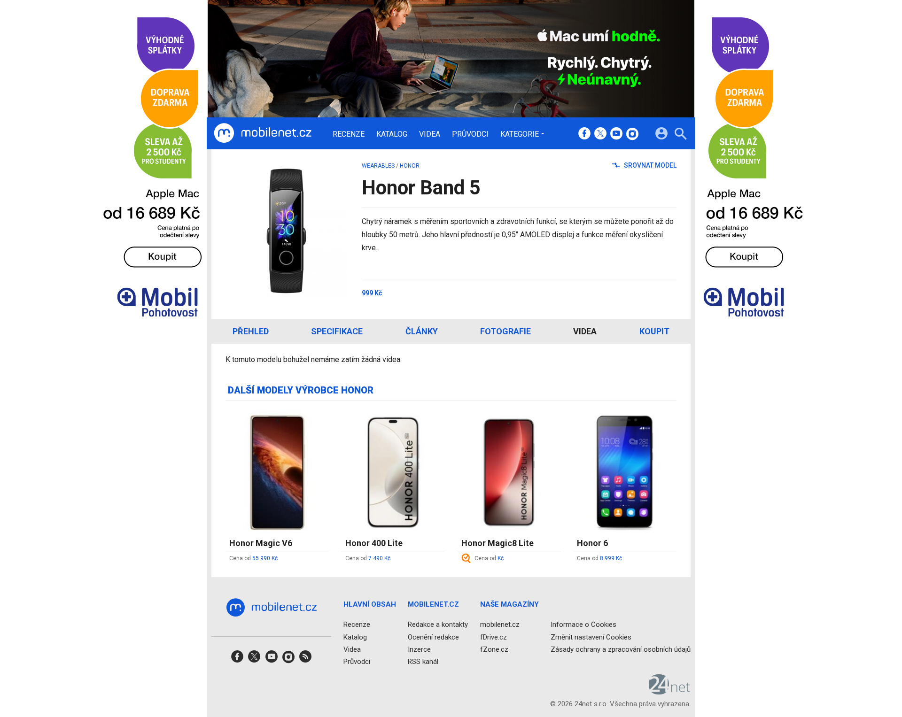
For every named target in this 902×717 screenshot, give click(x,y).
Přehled (251, 331)
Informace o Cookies (583, 624)
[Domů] (262, 133)
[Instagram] (632, 134)
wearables (378, 165)
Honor (410, 165)
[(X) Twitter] (600, 134)
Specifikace (337, 331)
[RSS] (305, 659)
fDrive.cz (493, 637)
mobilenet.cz (500, 624)
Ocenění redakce (433, 637)
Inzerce (419, 649)
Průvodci (470, 134)
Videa (429, 134)
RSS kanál (423, 661)
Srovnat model (649, 165)
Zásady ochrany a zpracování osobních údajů (621, 649)
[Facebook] (584, 134)
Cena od (253, 558)
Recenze (349, 134)
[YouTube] (616, 134)
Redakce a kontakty (438, 624)
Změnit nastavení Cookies (591, 637)
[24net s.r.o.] (670, 691)
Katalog (391, 134)
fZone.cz (494, 649)
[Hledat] (680, 135)
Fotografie (505, 331)
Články (421, 331)
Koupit (654, 331)
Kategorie (519, 134)
